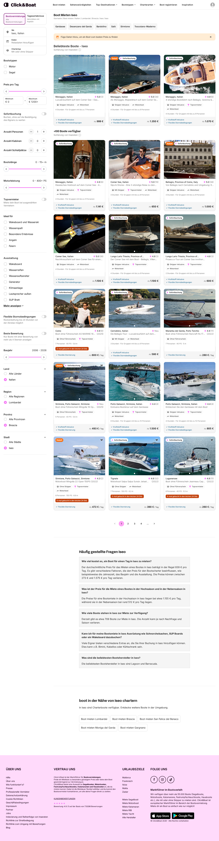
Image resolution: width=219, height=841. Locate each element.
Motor (12, 66)
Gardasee (60, 26)
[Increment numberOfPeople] (43, 131)
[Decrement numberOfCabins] (31, 141)
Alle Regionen (16, 396)
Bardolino (102, 26)
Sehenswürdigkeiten (80, 4)
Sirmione (125, 26)
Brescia (95, 18)
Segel (12, 72)
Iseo (101, 18)
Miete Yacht (128, 814)
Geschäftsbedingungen (17, 802)
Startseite (58, 18)
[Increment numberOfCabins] (43, 141)
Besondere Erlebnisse (21, 234)
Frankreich (127, 781)
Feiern (12, 245)
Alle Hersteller (129, 817)
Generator (14, 281)
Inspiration (187, 4)
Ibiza (124, 784)
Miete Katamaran (130, 806)
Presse (9, 788)
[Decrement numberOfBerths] (31, 150)
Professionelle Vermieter (17, 791)
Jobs (8, 813)
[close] (210, 37)
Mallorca (126, 777)
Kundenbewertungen (64, 798)
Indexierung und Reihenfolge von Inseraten (27, 817)
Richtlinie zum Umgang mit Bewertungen (25, 824)
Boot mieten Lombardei (94, 718)
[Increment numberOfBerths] (43, 150)
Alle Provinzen (17, 419)
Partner (9, 809)
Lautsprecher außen (20, 293)
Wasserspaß (16, 228)
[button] (79, 91)
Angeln (13, 240)
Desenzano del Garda (81, 26)
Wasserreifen (16, 269)
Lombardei (86, 18)
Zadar (125, 791)
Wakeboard (15, 264)
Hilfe (8, 777)
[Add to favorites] (101, 292)
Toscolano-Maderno (145, 26)
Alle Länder (15, 373)
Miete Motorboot (130, 803)
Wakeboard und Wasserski (24, 222)
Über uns (10, 781)
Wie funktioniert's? (15, 784)
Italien (77, 18)
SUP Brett (14, 299)
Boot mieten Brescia (123, 718)
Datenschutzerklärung (17, 795)
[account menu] (212, 5)
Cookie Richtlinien (14, 799)
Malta (125, 788)
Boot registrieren (168, 4)
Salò (113, 26)
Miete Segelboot (130, 799)
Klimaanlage (16, 287)
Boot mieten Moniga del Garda (98, 727)
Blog (8, 827)
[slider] (6, 91)
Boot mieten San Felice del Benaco (159, 718)
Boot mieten (59, 4)
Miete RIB (127, 810)
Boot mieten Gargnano (133, 727)
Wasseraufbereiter (19, 275)
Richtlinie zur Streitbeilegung (20, 820)
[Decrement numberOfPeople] (31, 132)
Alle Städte (15, 442)
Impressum (11, 806)
